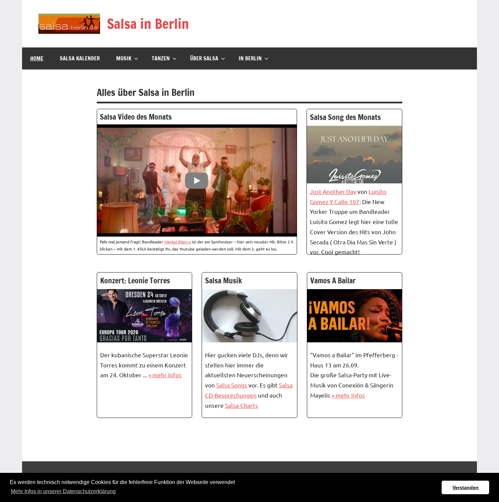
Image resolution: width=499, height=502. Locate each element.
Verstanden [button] (465, 487)
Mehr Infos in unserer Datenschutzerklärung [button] (63, 491)
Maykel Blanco (177, 241)
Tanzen (161, 58)
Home (36, 58)
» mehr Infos (165, 374)
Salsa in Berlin (148, 23)
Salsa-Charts (241, 405)
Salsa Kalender (80, 58)
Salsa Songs (231, 384)
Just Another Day (333, 191)
